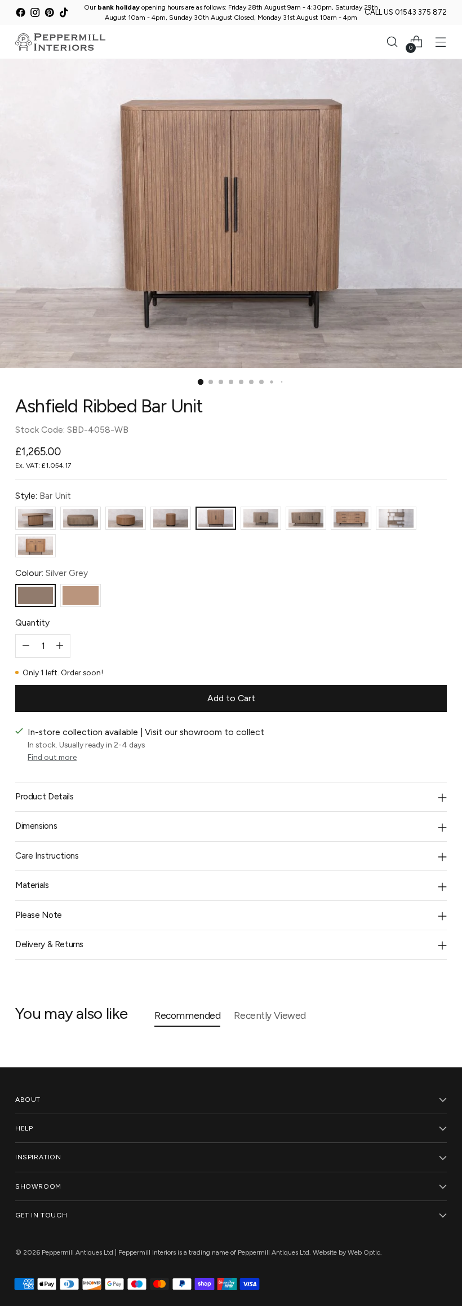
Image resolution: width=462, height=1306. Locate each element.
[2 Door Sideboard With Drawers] (35, 545)
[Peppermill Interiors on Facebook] (20, 14)
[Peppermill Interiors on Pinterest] (49, 14)
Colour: (51, 573)
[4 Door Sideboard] (306, 518)
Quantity (32, 622)
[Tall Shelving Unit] (396, 518)
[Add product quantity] (60, 646)
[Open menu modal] (440, 42)
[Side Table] (170, 518)
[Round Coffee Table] (125, 518)
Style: (43, 495)
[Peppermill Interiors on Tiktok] (64, 14)
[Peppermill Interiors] (60, 41)
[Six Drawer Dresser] (351, 518)
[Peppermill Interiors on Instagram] (35, 14)
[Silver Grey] (35, 595)
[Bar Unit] (216, 518)
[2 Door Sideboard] (261, 518)
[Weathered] (80, 595)
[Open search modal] (392, 42)
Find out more (52, 757)
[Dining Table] (35, 518)
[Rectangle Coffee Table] (80, 518)
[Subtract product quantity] (26, 646)
